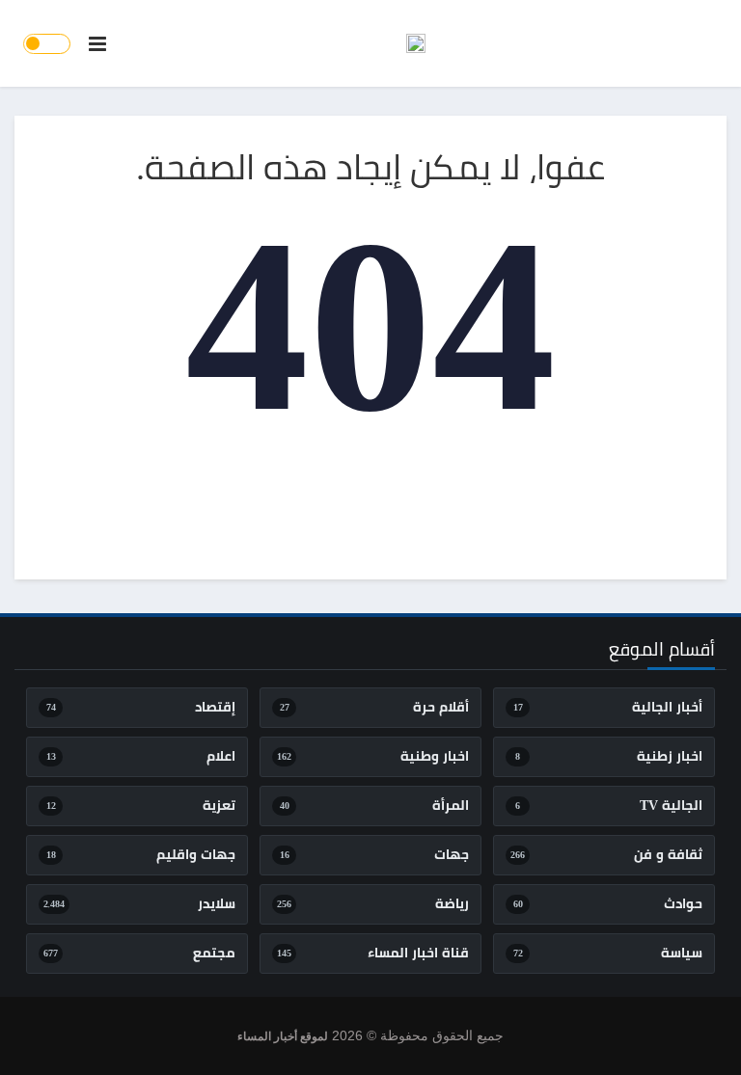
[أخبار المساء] (415, 43)
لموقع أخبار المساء (282, 1036)
